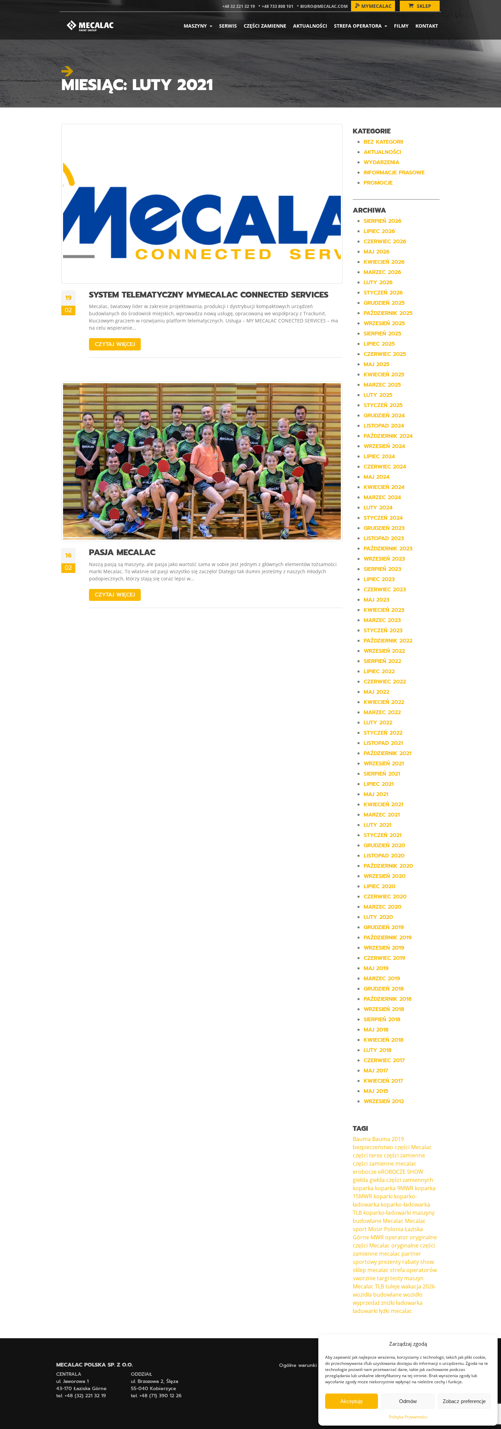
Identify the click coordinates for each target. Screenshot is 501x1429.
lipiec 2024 (379, 456)
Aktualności (310, 26)
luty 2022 (378, 723)
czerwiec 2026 (385, 241)
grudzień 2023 (384, 528)
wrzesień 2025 (384, 323)
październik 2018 (388, 999)
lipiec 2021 (379, 784)
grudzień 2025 (384, 303)
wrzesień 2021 (384, 764)
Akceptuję (351, 1401)
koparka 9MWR (394, 1188)
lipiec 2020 (379, 886)
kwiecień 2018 (384, 1040)
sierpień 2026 (382, 221)
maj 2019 (376, 968)
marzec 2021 (382, 815)
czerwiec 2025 (385, 354)
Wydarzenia (381, 162)
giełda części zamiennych (401, 1180)
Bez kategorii (383, 142)
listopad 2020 (384, 856)
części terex (367, 1155)
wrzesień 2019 (384, 948)
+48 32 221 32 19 (238, 6)
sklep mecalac (371, 1270)
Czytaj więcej (115, 344)
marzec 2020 (382, 907)
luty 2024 (378, 508)
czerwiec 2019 (384, 958)
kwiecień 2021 (383, 804)
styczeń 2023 (383, 630)
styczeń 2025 (383, 405)
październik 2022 (388, 641)
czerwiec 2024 (385, 467)
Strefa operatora (358, 26)
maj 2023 (376, 600)
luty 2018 (378, 1050)
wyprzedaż (366, 1303)
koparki (383, 1196)
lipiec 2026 (379, 231)
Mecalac (393, 1221)
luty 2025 (378, 395)
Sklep (424, 6)
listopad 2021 (383, 743)
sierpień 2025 (382, 334)
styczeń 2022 (383, 733)
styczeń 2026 (383, 293)
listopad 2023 (384, 538)
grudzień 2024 (384, 416)
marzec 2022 (382, 712)
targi (383, 1278)
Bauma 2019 (388, 1139)
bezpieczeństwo (373, 1147)
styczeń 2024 (383, 518)
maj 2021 (376, 794)
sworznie (364, 1278)
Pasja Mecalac (122, 552)
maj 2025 (376, 364)
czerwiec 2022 (385, 682)
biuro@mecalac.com (324, 6)
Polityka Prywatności (408, 1417)
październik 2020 (388, 866)
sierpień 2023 (382, 569)
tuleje (392, 1286)
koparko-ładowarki (387, 1212)
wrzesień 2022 (384, 651)
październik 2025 (388, 313)
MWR (377, 1237)
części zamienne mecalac (384, 1163)
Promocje (378, 183)
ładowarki (365, 1311)
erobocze (365, 1171)
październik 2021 (387, 753)
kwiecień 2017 (383, 1081)
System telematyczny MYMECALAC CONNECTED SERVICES (209, 295)
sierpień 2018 (382, 1019)
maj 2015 (376, 1091)
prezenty (389, 1262)
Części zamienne (265, 26)
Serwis (228, 26)
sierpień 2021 (382, 774)
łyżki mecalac (395, 1311)
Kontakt (426, 26)
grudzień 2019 (384, 927)
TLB (379, 1286)
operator (396, 1237)
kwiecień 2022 (384, 702)
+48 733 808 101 (277, 6)
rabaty (410, 1262)
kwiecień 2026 (384, 262)
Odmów (408, 1401)
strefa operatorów (413, 1270)
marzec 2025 (382, 385)
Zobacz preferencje (464, 1401)
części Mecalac (413, 1147)
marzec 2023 (382, 620)
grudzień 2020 (384, 845)
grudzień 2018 (384, 989)
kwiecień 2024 (384, 487)
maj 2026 (377, 252)
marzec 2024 (382, 497)
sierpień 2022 (382, 661)
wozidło (413, 1294)
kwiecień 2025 (384, 375)
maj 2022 (376, 692)
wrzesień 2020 (385, 876)
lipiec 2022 (379, 671)
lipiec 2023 (379, 579)
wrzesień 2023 (384, 559)
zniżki (388, 1303)
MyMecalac (376, 6)
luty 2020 (378, 917)
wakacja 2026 (418, 1286)
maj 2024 (377, 477)
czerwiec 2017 (384, 1060)
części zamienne (404, 1155)
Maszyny (196, 26)
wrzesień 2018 (384, 1009)
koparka (363, 1188)
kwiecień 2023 (384, 610)
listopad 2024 (384, 426)
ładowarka (409, 1303)
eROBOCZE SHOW (400, 1171)
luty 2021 (377, 825)
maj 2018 (376, 1030)
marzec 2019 (382, 979)
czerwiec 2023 (385, 590)
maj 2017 (376, 1071)
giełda (360, 1180)
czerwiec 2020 (385, 897)
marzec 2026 (382, 272)
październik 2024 (388, 436)
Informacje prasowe (394, 173)
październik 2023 (388, 549)
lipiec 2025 (379, 344)
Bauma (362, 1139)
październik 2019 (388, 938)
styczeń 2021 (382, 835)
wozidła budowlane (377, 1294)
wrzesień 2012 (384, 1101)
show (427, 1262)
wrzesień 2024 (384, 446)
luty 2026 (378, 282)
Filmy (401, 26)
